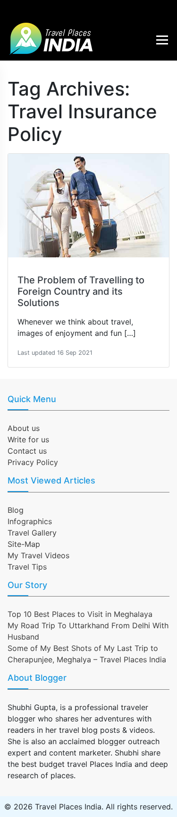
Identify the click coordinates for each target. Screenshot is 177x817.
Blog (16, 510)
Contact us (27, 451)
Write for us (28, 439)
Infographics (30, 521)
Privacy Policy (33, 462)
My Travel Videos (38, 555)
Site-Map (24, 544)
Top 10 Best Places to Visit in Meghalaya (80, 614)
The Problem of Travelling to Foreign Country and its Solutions (80, 291)
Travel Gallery (32, 532)
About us (24, 428)
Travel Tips (27, 566)
